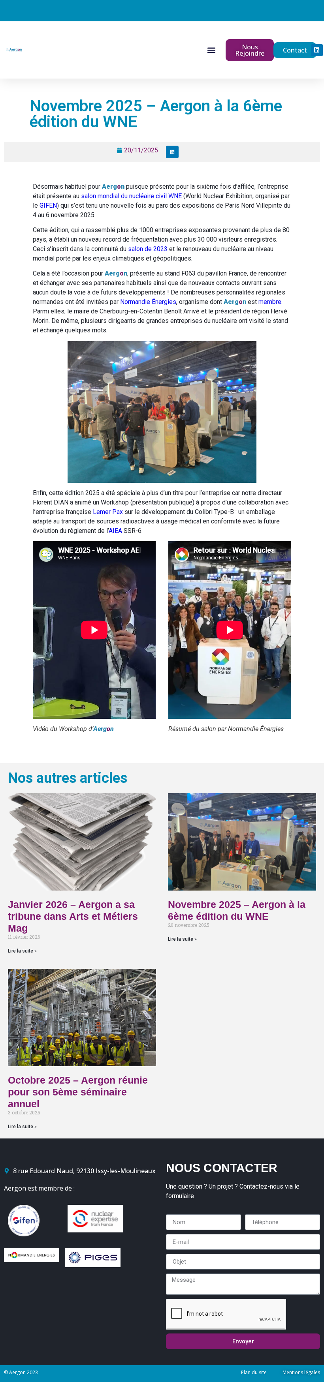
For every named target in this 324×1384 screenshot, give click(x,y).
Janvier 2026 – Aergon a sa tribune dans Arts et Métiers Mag (73, 916)
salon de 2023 (148, 249)
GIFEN (48, 205)
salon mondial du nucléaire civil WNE (131, 196)
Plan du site (254, 1372)
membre (269, 302)
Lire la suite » (22, 951)
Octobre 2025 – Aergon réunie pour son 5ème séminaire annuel (78, 1092)
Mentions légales (301, 1372)
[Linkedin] (317, 50)
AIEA (115, 530)
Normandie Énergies (148, 302)
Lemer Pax (108, 512)
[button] (211, 49)
